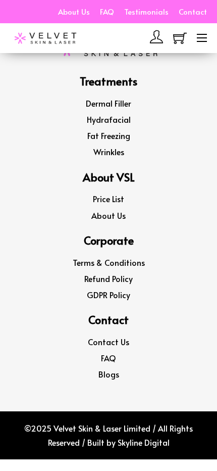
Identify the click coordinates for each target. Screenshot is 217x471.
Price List (108, 198)
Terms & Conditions (109, 262)
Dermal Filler (108, 103)
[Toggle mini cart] (180, 38)
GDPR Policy (108, 294)
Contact (193, 11)
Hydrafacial (109, 119)
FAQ (107, 11)
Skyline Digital (144, 442)
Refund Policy (108, 278)
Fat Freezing (108, 135)
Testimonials (146, 11)
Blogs (108, 374)
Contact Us (108, 341)
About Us (74, 11)
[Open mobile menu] (202, 38)
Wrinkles (108, 151)
